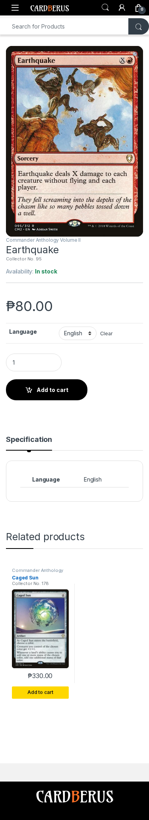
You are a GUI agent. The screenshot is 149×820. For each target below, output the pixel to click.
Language (23, 331)
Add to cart (52, 389)
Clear (106, 333)
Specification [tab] (29, 439)
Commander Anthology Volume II (43, 240)
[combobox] (64, 26)
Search (105, 7)
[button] (135, 54)
